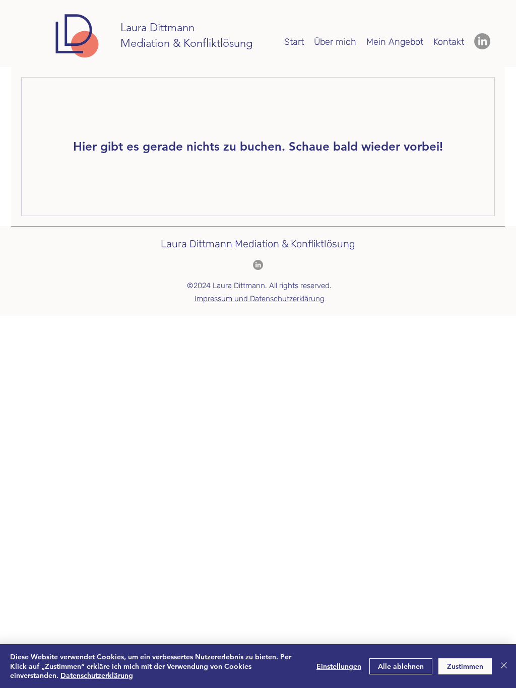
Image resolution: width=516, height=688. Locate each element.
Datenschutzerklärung (96, 675)
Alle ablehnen (401, 666)
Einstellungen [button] (338, 666)
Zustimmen (465, 666)
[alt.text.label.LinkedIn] (482, 41)
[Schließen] (504, 666)
